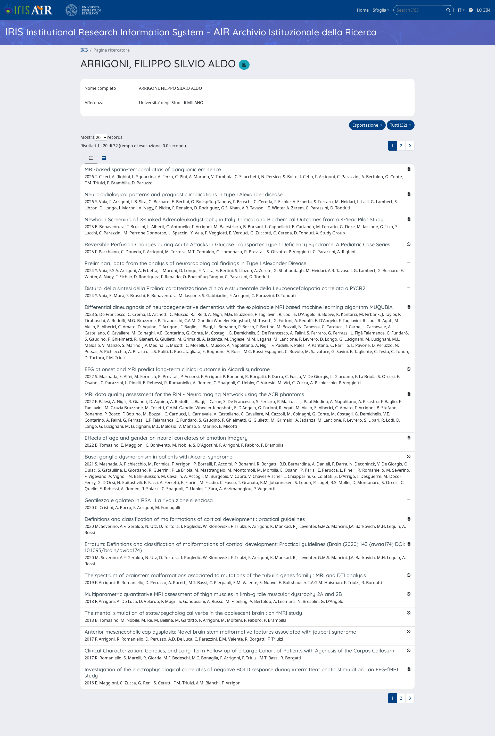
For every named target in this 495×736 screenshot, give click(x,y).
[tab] (91, 158)
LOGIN (483, 10)
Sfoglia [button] (379, 10)
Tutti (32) (399, 125)
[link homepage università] (83, 10)
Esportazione (365, 125)
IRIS (84, 50)
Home (363, 10)
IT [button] (459, 10)
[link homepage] (30, 10)
